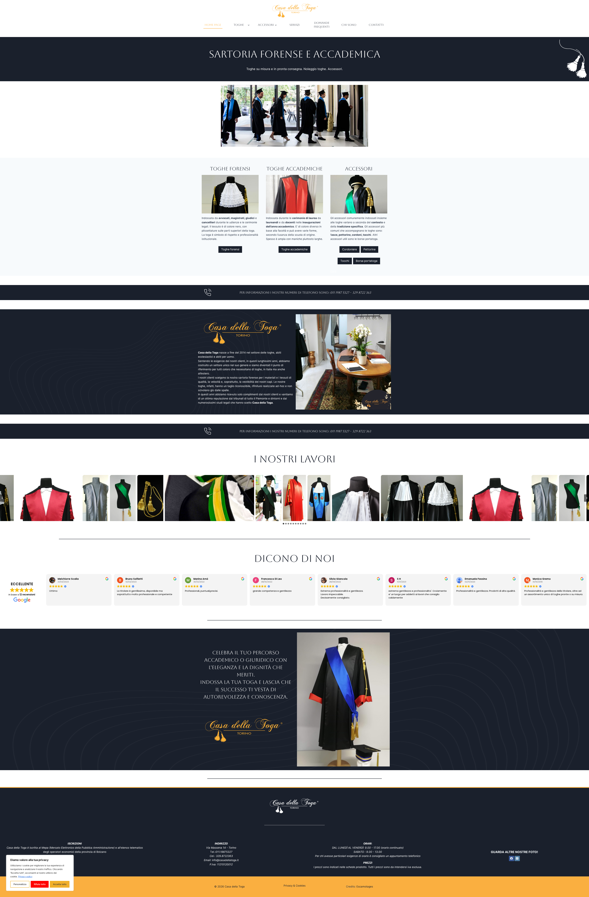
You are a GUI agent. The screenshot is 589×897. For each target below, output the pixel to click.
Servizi (294, 24)
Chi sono (348, 24)
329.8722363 (224, 856)
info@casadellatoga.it (225, 860)
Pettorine (369, 249)
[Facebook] (511, 858)
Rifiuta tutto (40, 884)
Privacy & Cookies (295, 885)
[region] (40, 873)
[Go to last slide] (2, 498)
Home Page (213, 24)
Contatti (376, 24)
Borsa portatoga (366, 260)
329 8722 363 (361, 292)
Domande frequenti (321, 24)
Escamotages (364, 886)
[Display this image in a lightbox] (48, 498)
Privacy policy (25, 876)
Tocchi (344, 260)
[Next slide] (586, 498)
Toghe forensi (230, 249)
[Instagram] (517, 858)
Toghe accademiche (294, 249)
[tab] (283, 523)
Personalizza (19, 884)
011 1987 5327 (339, 292)
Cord (333, 271)
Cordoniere (349, 249)
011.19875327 (224, 851)
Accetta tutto (59, 884)
